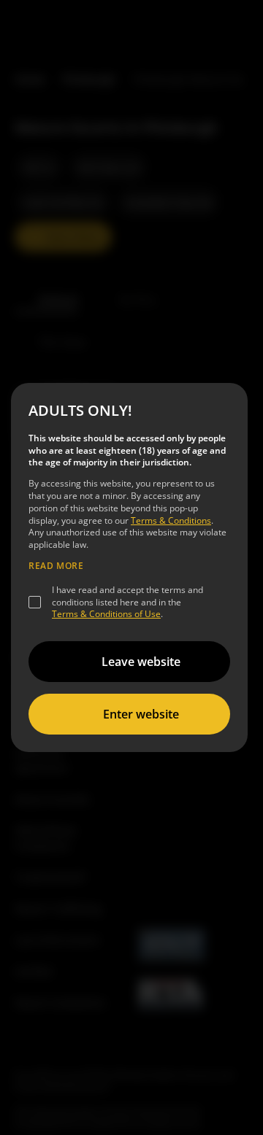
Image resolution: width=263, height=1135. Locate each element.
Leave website (141, 662)
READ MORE (55, 566)
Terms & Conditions (171, 520)
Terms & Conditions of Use (106, 614)
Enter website (141, 714)
